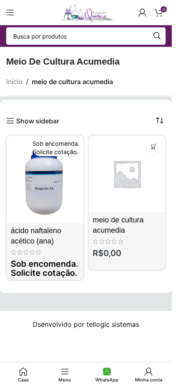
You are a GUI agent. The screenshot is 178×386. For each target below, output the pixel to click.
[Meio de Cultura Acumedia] (127, 173)
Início (14, 81)
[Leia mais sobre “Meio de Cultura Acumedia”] (154, 147)
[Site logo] (85, 11)
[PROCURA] (157, 36)
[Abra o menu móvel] (10, 12)
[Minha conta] (142, 12)
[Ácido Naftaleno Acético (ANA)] (45, 179)
